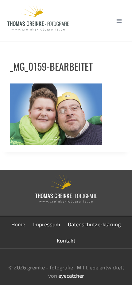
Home (18, 224)
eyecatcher (71, 275)
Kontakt (66, 240)
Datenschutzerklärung (94, 224)
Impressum (46, 224)
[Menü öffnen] (119, 20)
